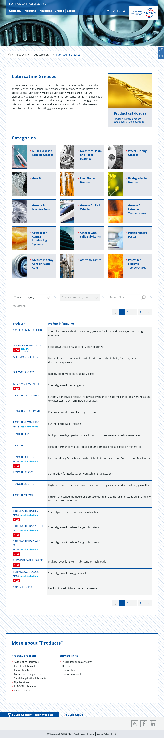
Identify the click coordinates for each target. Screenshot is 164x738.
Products (21, 54)
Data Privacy (79, 733)
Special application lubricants (30, 678)
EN (118, 10)
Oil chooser (68, 665)
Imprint (90, 733)
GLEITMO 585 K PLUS (25, 357)
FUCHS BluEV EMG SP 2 (27, 345)
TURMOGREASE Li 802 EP (28, 560)
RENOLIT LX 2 (21, 434)
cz (10, 55)
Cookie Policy (103, 733)
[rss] (134, 723)
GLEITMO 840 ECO (23, 372)
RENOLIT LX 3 (21, 445)
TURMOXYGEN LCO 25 (26, 572)
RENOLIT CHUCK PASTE (27, 411)
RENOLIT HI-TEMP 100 (26, 422)
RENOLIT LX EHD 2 (24, 457)
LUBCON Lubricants (25, 686)
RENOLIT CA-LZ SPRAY (26, 395)
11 (141, 312)
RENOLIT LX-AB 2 (23, 472)
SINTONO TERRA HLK (25, 511)
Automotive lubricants (26, 661)
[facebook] (143, 723)
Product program (41, 54)
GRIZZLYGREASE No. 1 (26, 384)
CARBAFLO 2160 (22, 587)
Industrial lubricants (25, 665)
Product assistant (71, 674)
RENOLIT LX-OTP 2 (23, 484)
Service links (69, 656)
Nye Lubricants (22, 682)
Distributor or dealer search (77, 661)
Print (113, 733)
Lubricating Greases (68, 54)
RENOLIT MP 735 (23, 495)
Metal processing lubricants (29, 674)
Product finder (70, 669)
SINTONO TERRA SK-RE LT (28, 526)
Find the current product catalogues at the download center (129, 121)
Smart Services (22, 690)
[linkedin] (153, 723)
